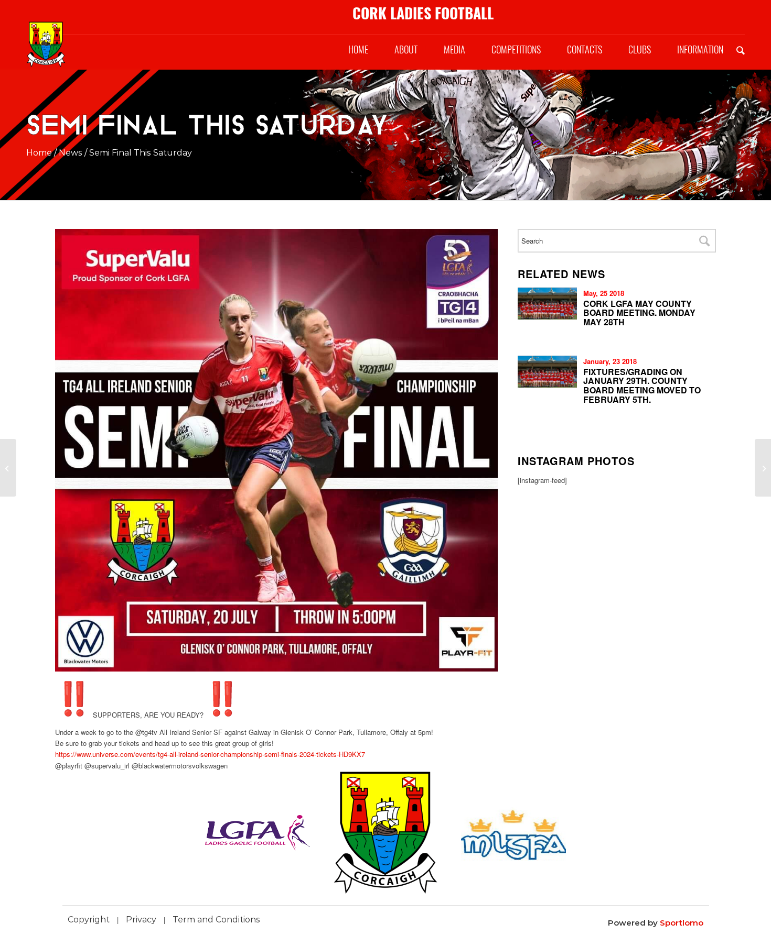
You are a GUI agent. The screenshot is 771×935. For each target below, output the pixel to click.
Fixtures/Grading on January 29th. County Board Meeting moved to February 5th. (642, 385)
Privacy (141, 920)
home (39, 153)
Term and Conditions (216, 920)
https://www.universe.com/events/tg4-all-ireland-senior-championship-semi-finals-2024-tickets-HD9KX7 (210, 754)
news (70, 153)
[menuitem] (358, 50)
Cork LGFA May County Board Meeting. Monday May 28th (639, 313)
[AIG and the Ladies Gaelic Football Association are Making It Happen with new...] (8, 468)
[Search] (740, 50)
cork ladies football (423, 13)
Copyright (89, 920)
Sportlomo (681, 923)
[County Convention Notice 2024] (763, 468)
